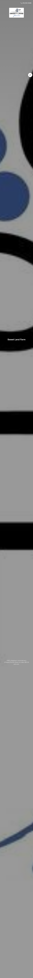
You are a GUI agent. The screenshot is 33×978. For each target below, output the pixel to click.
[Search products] (30, 75)
